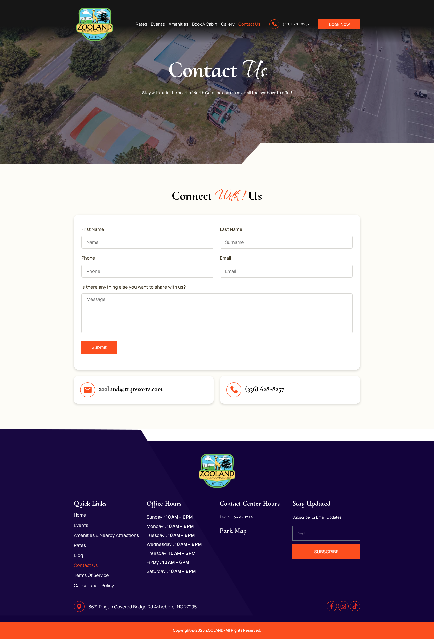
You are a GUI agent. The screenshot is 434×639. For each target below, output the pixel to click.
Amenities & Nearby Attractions (106, 535)
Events (158, 24)
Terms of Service (91, 575)
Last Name (231, 229)
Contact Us (249, 24)
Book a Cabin (204, 24)
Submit (99, 347)
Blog (78, 555)
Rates (141, 24)
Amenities (178, 24)
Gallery (228, 24)
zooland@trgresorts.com (131, 389)
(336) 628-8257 (264, 389)
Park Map (233, 530)
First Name (92, 229)
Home (80, 514)
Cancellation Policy (94, 585)
